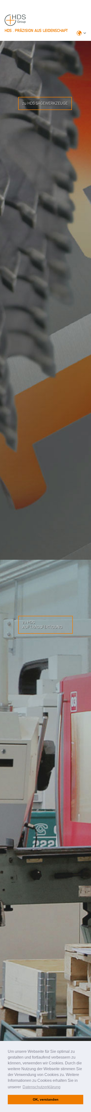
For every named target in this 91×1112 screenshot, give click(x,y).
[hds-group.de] (23, 23)
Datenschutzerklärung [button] (41, 1087)
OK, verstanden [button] (45, 1099)
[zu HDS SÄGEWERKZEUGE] (75, 103)
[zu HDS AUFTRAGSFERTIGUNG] (76, 627)
